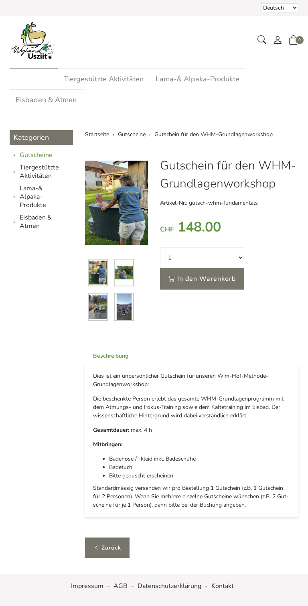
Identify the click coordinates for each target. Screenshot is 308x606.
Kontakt (222, 586)
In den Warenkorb (206, 278)
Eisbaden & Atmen (46, 100)
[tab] (106, 356)
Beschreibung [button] (110, 356)
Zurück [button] (111, 548)
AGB (120, 586)
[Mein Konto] (277, 40)
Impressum (87, 586)
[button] (261, 40)
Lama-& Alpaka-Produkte (197, 79)
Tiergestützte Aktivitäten (104, 79)
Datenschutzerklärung (169, 586)
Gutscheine (34, 79)
